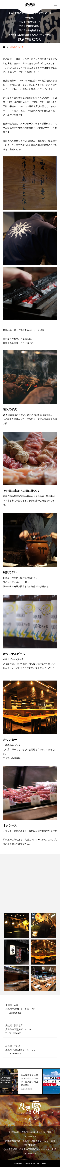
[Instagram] (25, 1118)
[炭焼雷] (30, 1107)
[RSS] (35, 1118)
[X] (30, 1118)
